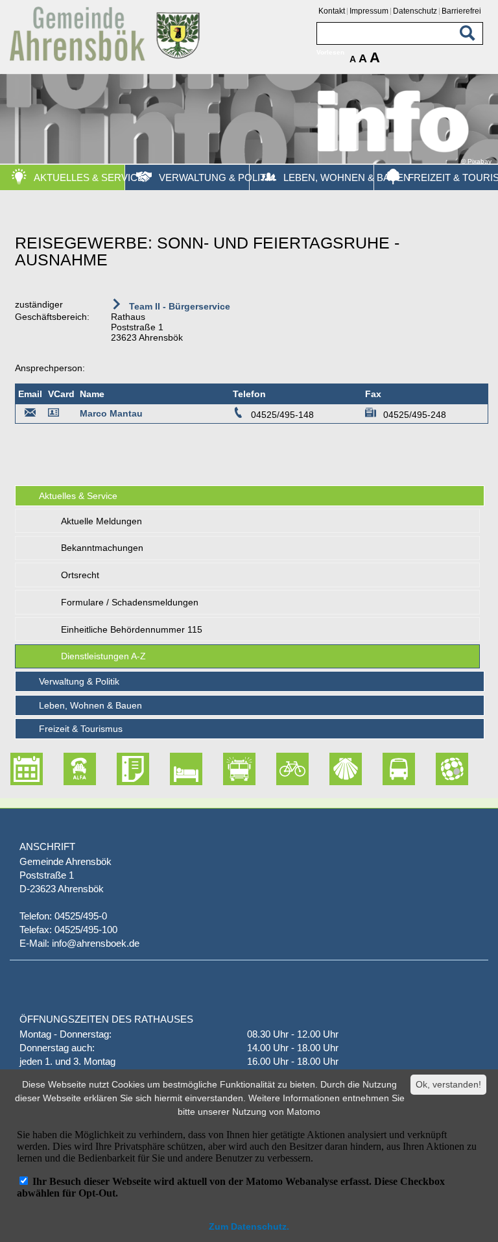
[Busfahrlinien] (384, 768)
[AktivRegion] (278, 768)
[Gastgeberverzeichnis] (171, 768)
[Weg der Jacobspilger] (331, 768)
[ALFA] (65, 768)
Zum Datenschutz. (249, 1226)
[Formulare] (118, 768)
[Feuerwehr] (224, 768)
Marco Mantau (111, 413)
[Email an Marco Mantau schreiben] (30, 414)
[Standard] (107, 58)
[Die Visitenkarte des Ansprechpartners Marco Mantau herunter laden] (56, 414)
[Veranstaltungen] (12, 768)
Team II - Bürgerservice (178, 306)
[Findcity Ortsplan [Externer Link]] (437, 768)
